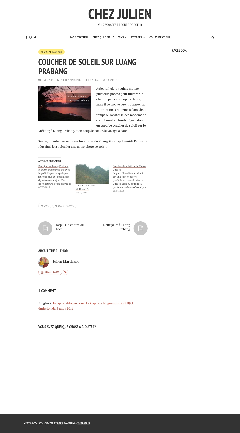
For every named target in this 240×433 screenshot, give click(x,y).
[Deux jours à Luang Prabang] (57, 176)
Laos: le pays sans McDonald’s (86, 187)
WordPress (83, 423)
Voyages (136, 37)
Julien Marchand (72, 80)
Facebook (179, 50)
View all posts (52, 272)
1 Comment (112, 80)
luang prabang (66, 205)
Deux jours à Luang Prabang (116, 227)
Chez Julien (120, 14)
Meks (60, 423)
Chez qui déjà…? (103, 37)
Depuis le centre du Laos (70, 227)
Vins (121, 37)
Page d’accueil (79, 37)
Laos (46, 205)
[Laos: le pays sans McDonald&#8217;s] (92, 174)
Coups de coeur (159, 37)
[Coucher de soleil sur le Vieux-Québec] (131, 178)
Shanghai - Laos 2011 (51, 51)
